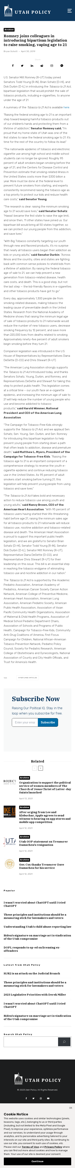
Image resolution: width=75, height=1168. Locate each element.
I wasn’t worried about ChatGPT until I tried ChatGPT (35, 904)
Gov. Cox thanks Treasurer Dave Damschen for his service (41, 866)
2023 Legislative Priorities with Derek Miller (35, 994)
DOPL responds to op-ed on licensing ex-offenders (32, 949)
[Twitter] (33, 1098)
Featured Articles (28, 678)
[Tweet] (22, 65)
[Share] (13, 65)
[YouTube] (48, 1098)
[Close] (71, 1108)
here (66, 107)
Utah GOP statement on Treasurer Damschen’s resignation (43, 843)
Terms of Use (30, 1147)
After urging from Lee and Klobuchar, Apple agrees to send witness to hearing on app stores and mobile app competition (45, 817)
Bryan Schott (10, 51)
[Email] (51, 65)
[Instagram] (40, 1098)
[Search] (64, 1041)
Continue (37, 1161)
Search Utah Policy (18, 1034)
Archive (9, 29)
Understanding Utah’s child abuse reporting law (37, 926)
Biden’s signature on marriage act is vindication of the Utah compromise (37, 937)
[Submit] (41, 65)
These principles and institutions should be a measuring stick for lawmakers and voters (35, 916)
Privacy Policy (53, 1147)
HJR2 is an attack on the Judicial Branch (32, 973)
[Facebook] (26, 1098)
